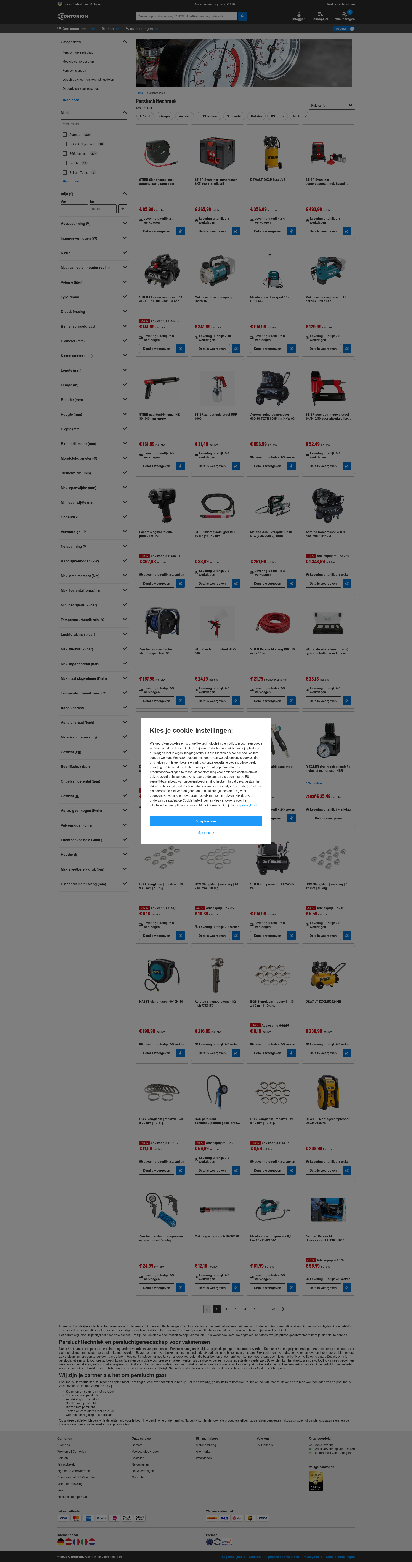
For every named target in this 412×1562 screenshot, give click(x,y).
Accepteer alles (206, 821)
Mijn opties (206, 832)
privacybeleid (249, 805)
